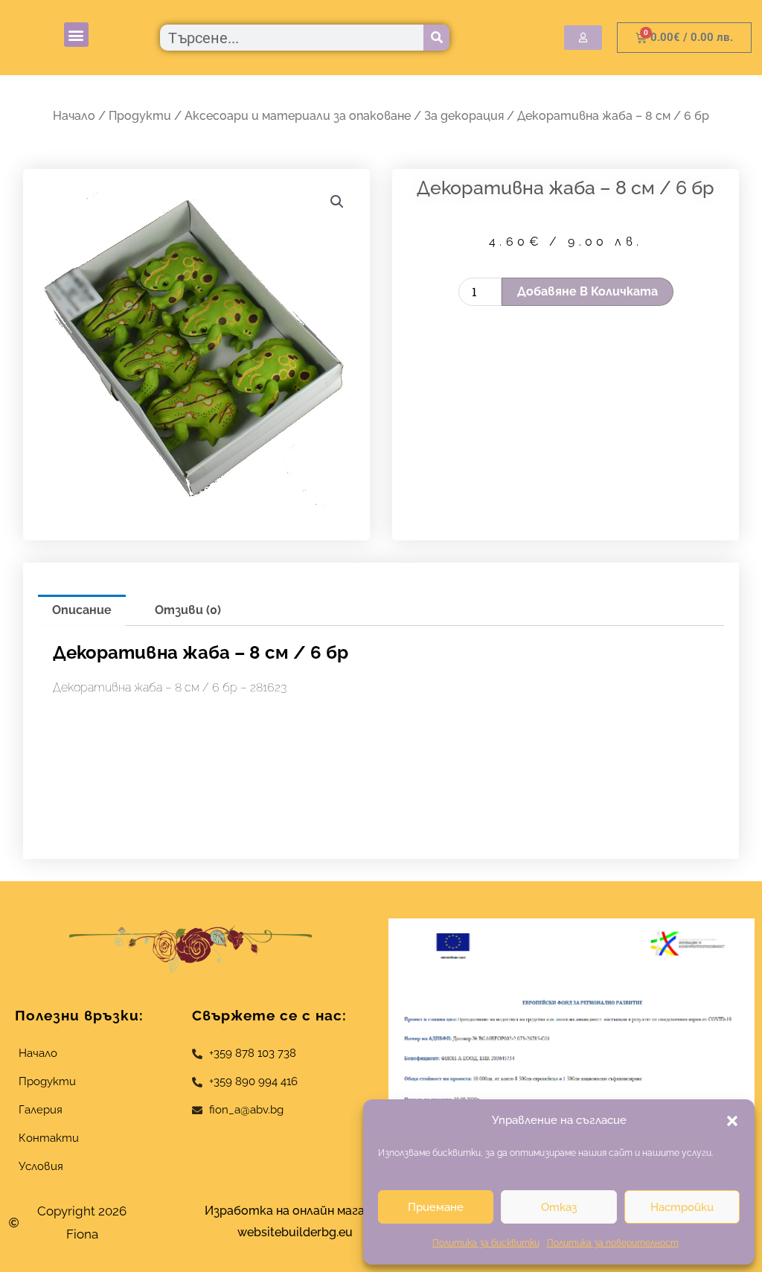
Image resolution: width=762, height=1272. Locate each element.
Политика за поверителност (613, 1243)
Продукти (140, 116)
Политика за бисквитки (486, 1243)
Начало (74, 116)
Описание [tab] (82, 610)
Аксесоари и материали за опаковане (298, 116)
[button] (732, 1120)
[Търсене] (436, 38)
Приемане (436, 1207)
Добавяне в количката (587, 291)
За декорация (464, 116)
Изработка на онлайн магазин (295, 1211)
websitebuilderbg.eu (299, 1232)
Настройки (682, 1207)
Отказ (559, 1207)
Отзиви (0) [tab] (188, 610)
